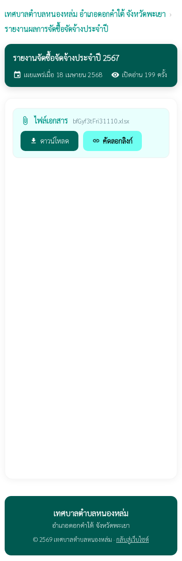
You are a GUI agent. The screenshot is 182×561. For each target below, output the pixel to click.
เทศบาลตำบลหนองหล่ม (85, 14)
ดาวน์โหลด (49, 140)
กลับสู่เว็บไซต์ (132, 539)
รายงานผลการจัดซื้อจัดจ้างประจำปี (56, 29)
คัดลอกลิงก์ (112, 140)
